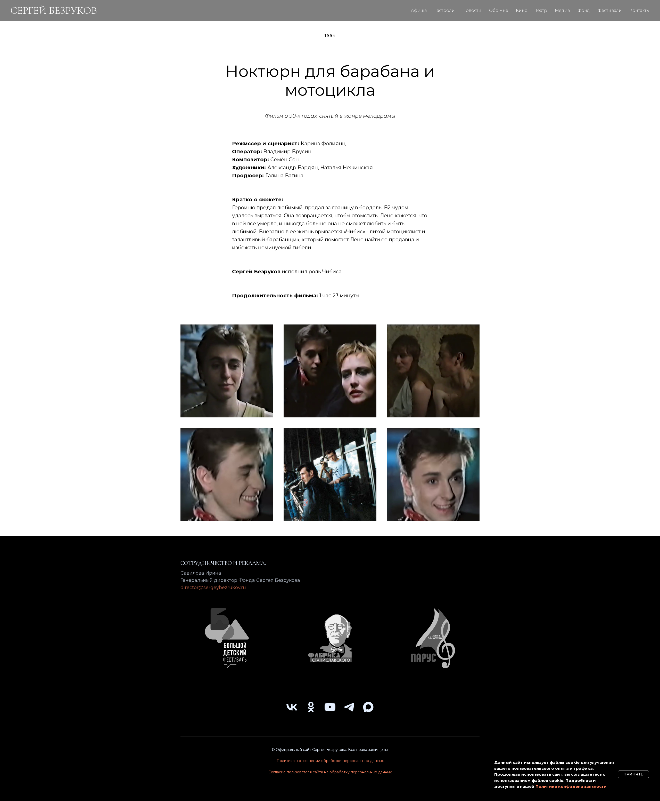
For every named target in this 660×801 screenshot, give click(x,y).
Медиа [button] (562, 10)
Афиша (419, 10)
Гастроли (444, 10)
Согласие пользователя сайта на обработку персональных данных (330, 772)
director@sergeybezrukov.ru (213, 587)
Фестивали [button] (610, 10)
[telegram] (349, 707)
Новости (472, 10)
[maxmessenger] (368, 707)
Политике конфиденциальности (571, 786)
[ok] (310, 707)
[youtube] (330, 707)
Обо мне (498, 10)
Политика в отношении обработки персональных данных (330, 760)
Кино (521, 10)
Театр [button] (541, 10)
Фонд (584, 10)
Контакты (640, 10)
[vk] (291, 707)
